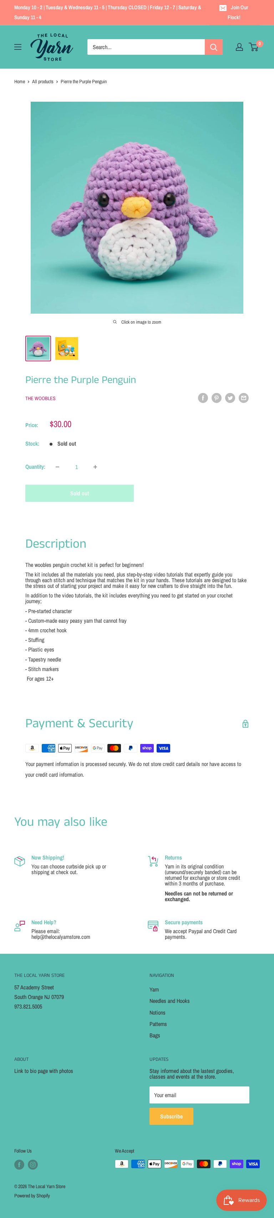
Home (19, 81)
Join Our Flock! (238, 12)
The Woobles (40, 398)
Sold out (79, 493)
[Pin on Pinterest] (217, 397)
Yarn (154, 989)
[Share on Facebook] (203, 397)
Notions (157, 1012)
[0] (253, 47)
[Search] (214, 47)
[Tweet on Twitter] (230, 397)
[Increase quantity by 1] (95, 466)
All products (43, 81)
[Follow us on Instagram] (33, 1165)
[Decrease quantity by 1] (57, 466)
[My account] (239, 47)
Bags (154, 1035)
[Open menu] (17, 47)
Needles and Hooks (169, 1001)
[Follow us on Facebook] (19, 1165)
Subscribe (171, 1116)
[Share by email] (244, 397)
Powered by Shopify (32, 1195)
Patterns (158, 1024)
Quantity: (35, 466)
